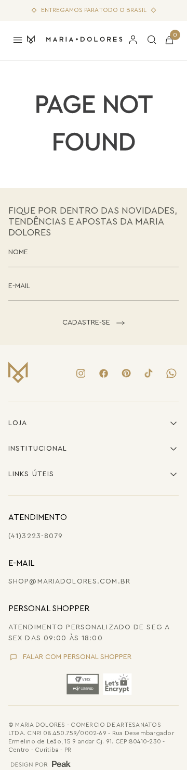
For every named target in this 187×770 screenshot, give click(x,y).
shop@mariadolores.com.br (69, 581)
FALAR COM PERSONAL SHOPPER (77, 657)
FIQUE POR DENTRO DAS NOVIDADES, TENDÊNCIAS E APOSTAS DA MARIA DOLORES (92, 221)
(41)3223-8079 (35, 536)
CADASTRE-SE (86, 322)
